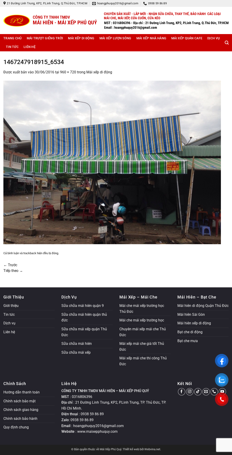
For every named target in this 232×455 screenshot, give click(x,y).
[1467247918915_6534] (112, 162)
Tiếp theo (13, 271)
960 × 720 (68, 72)
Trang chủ (12, 38)
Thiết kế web (131, 449)
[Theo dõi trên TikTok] (198, 391)
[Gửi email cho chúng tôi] (206, 391)
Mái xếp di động (81, 38)
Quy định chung (16, 427)
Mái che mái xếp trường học (141, 320)
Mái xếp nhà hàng (151, 38)
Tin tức (12, 47)
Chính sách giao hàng (20, 410)
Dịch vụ (213, 38)
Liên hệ (30, 47)
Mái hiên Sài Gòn (191, 314)
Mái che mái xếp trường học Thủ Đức (141, 308)
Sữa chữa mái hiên (76, 343)
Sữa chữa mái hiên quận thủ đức (84, 317)
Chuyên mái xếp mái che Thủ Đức (142, 332)
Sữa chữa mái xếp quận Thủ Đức (84, 332)
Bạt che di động (190, 332)
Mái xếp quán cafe (186, 38)
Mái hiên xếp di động (194, 323)
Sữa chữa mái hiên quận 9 (82, 305)
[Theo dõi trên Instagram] (189, 391)
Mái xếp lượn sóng (115, 38)
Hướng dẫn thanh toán (21, 392)
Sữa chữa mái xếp (76, 352)
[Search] (227, 42)
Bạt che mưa (187, 341)
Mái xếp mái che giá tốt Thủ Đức (141, 346)
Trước (10, 265)
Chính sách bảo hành (20, 418)
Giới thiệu (11, 305)
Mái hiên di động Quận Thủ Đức (203, 305)
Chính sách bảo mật (19, 401)
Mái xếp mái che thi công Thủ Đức (143, 361)
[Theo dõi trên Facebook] (181, 391)
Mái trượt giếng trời (45, 38)
